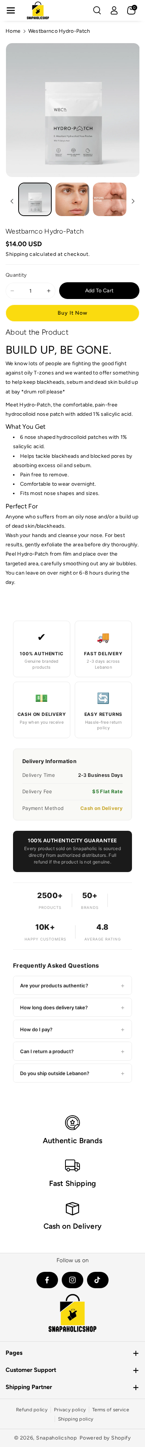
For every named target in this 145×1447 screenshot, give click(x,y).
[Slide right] (133, 201)
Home (13, 31)
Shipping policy (76, 1419)
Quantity (16, 275)
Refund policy (32, 1409)
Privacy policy (70, 1409)
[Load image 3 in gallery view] (109, 199)
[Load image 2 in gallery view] (72, 199)
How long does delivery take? (72, 1007)
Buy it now (72, 313)
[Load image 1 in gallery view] (35, 199)
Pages (14, 1352)
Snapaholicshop (56, 1438)
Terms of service (110, 1409)
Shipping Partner (29, 1386)
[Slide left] (12, 201)
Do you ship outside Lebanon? (72, 1073)
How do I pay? (72, 1029)
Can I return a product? (72, 1051)
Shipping (17, 254)
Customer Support (31, 1369)
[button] (11, 10)
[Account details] (114, 10)
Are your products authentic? (72, 985)
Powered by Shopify (105, 1438)
